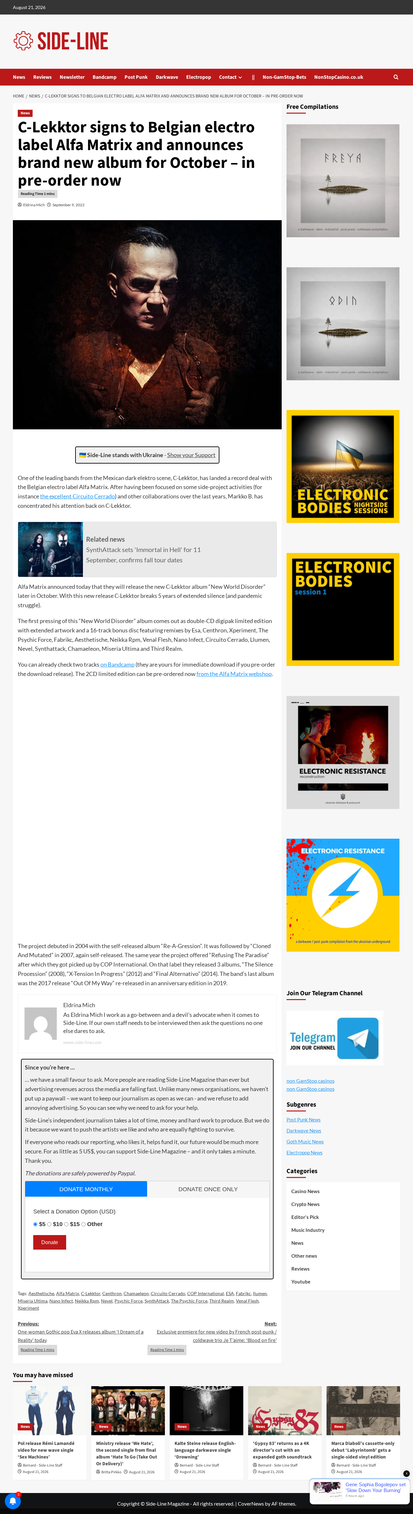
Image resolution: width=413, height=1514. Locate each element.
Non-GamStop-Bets (284, 77)
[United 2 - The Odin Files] (343, 323)
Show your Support (191, 454)
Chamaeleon (136, 1293)
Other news (304, 1256)
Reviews (42, 77)
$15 (75, 1224)
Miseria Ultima (32, 1301)
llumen (260, 1293)
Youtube (300, 1281)
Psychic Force (129, 1301)
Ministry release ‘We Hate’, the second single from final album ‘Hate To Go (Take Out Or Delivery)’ (126, 1453)
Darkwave (167, 77)
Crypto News (305, 1204)
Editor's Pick (305, 1217)
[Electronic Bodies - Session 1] (343, 609)
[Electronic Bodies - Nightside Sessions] (343, 466)
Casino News (305, 1191)
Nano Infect (61, 1301)
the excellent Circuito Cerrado (77, 496)
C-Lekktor (90, 1293)
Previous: (81, 1332)
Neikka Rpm (87, 1301)
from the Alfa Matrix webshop (234, 673)
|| (253, 77)
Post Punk (136, 77)
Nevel (107, 1301)
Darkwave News (304, 1130)
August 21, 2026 (35, 1472)
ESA (230, 1293)
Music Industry (308, 1230)
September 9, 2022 (69, 204)
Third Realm (221, 1301)
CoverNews (251, 1503)
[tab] (86, 1188)
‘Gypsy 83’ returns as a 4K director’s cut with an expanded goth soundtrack (282, 1450)
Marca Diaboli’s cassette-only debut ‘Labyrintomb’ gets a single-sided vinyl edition (363, 1450)
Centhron (112, 1293)
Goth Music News (305, 1141)
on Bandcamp (117, 664)
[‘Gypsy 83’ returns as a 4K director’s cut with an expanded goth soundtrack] (285, 1410)
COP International (205, 1293)
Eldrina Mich (34, 204)
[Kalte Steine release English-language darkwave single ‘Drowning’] (206, 1410)
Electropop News (305, 1152)
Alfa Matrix (67, 1293)
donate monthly (86, 1189)
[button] (396, 77)
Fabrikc (243, 1293)
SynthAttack (157, 1301)
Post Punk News (304, 1119)
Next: (217, 1332)
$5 (42, 1224)
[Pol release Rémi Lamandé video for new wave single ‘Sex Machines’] (49, 1410)
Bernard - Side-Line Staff (42, 1465)
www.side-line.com (82, 1042)
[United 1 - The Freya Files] (343, 180)
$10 (58, 1224)
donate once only (208, 1189)
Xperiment (28, 1308)
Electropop (198, 77)
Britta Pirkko (111, 1472)
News (19, 77)
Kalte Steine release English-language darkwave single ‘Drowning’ (205, 1450)
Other (95, 1224)
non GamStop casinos (311, 1081)
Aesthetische (41, 1293)
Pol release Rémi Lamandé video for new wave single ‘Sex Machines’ (46, 1450)
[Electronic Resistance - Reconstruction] (343, 752)
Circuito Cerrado (168, 1293)
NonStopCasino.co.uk (338, 77)
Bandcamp (104, 77)
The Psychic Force (189, 1301)
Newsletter (72, 77)
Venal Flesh (247, 1301)
